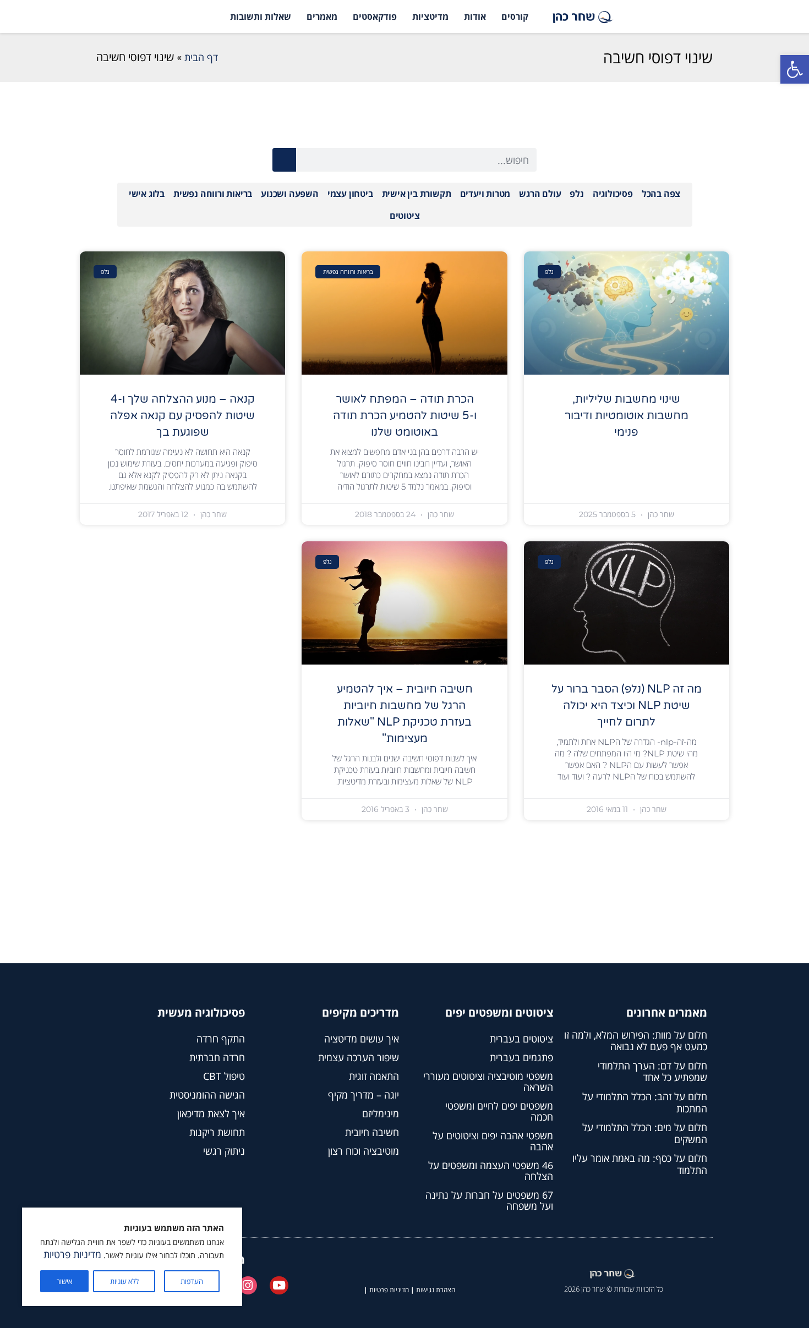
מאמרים (322, 16)
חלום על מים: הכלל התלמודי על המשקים (644, 1133)
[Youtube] (279, 1285)
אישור (64, 1281)
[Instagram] (248, 1285)
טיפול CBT (224, 1076)
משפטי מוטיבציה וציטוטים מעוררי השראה (488, 1081)
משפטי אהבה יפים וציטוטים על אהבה (493, 1141)
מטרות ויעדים (485, 194)
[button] (794, 69)
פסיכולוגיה (613, 194)
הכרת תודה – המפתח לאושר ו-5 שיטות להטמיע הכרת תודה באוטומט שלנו (405, 416)
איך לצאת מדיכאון (211, 1113)
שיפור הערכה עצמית (358, 1057)
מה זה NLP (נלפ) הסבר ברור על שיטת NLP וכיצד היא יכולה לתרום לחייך (626, 706)
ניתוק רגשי (224, 1150)
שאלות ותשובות (260, 16)
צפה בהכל (661, 194)
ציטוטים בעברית (521, 1038)
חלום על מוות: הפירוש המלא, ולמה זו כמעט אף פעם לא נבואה (635, 1040)
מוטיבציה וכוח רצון (363, 1150)
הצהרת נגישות (435, 1289)
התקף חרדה (220, 1038)
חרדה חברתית (217, 1057)
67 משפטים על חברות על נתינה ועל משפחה (489, 1200)
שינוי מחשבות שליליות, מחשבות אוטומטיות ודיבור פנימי (626, 416)
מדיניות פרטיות (72, 1254)
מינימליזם (380, 1113)
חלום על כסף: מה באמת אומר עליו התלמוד (639, 1164)
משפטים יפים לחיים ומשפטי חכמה (499, 1111)
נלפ (576, 194)
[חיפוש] (284, 160)
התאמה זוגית (374, 1076)
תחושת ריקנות (217, 1132)
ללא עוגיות (124, 1281)
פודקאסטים (375, 16)
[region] (132, 1257)
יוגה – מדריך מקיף (363, 1094)
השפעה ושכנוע (290, 194)
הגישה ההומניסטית (207, 1094)
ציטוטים (405, 216)
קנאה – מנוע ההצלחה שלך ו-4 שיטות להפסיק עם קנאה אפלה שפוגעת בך (182, 416)
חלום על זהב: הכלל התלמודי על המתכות (644, 1102)
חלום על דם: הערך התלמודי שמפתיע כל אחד (652, 1071)
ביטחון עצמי (350, 194)
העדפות (192, 1281)
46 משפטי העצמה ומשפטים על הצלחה (490, 1171)
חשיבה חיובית (372, 1132)
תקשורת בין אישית (416, 194)
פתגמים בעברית (521, 1057)
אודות (475, 16)
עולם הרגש (540, 194)
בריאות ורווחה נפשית (212, 194)
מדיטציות (430, 16)
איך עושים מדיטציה (361, 1038)
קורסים (514, 16)
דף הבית (201, 57)
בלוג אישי (147, 194)
